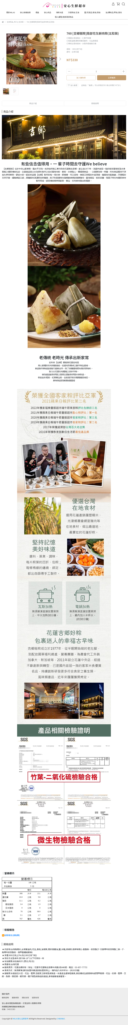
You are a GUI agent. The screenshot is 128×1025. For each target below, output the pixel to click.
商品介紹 (33, 103)
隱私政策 (25, 997)
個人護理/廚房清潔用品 (64, 17)
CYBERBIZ (61, 1018)
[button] (60, 59)
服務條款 (15, 997)
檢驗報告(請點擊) (12, 935)
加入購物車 (81, 77)
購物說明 (5, 997)
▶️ (3, 935)
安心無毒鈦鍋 (25, 12)
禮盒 (37, 12)
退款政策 (35, 997)
